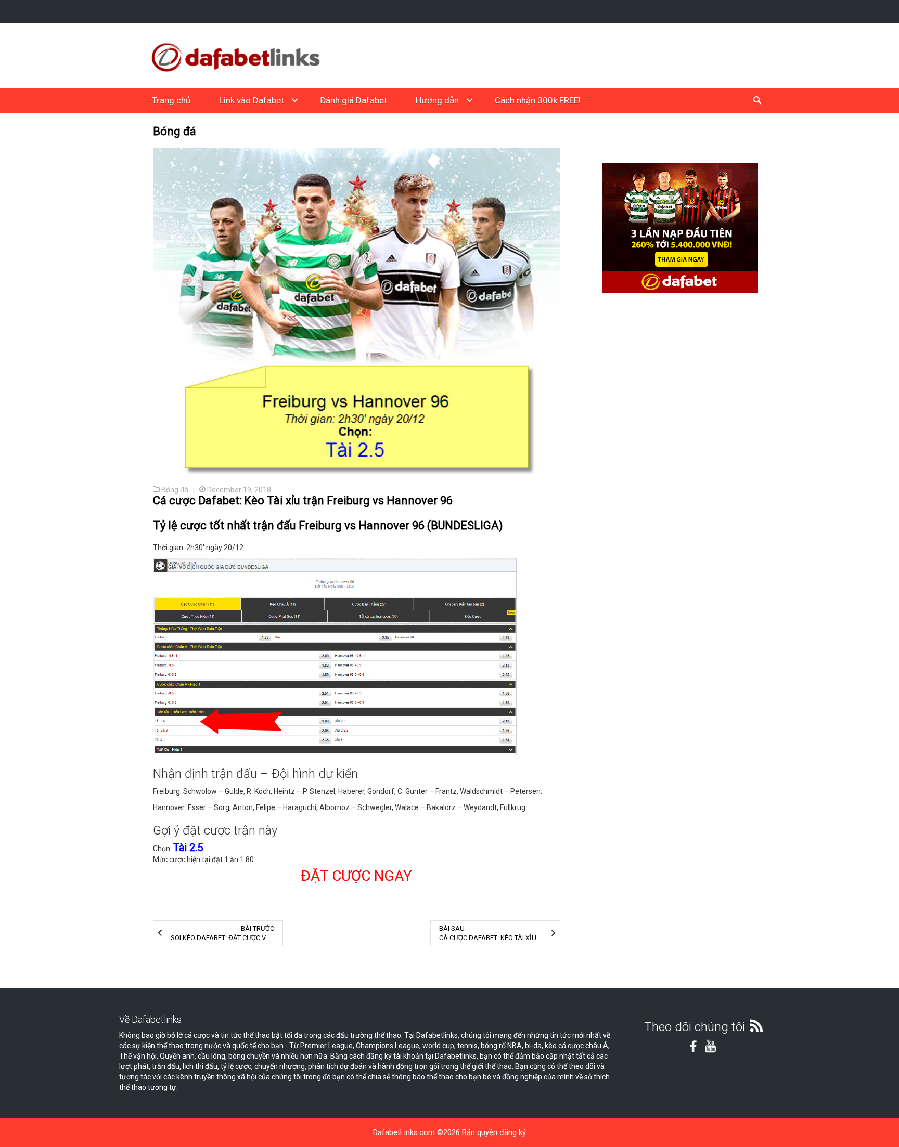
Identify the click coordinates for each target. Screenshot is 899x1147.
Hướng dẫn (437, 100)
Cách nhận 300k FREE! (538, 100)
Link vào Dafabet (251, 100)
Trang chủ (171, 100)
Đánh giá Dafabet (353, 100)
